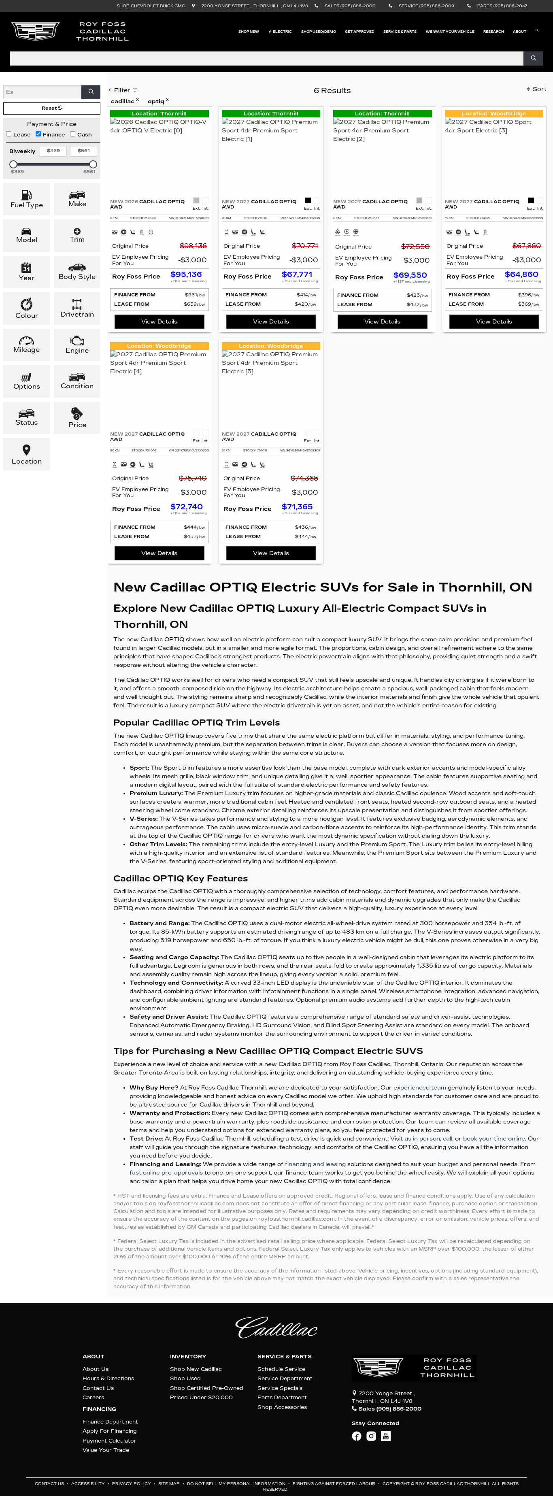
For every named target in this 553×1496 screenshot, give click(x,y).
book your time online (494, 1138)
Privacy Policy (132, 1483)
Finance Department (110, 1422)
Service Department (285, 1378)
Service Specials (279, 1388)
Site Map (169, 1483)
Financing (99, 1409)
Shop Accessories (282, 1407)
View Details (159, 321)
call (447, 1138)
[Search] (533, 58)
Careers (93, 1397)
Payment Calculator (109, 1441)
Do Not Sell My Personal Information (237, 1483)
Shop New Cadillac (196, 1369)
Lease (22, 135)
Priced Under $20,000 (201, 1397)
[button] (249, 31)
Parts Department (282, 1397)
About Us (95, 1369)
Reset (50, 108)
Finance (54, 135)
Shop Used (185, 1378)
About (93, 1357)
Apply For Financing (110, 1431)
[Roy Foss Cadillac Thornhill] (70, 31)
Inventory (188, 1357)
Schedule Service (281, 1369)
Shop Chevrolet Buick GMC (151, 6)
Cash (84, 135)
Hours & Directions (108, 1378)
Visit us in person (415, 1138)
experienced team (419, 1087)
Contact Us (98, 1388)
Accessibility (88, 1483)
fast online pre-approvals (166, 1172)
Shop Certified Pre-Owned (206, 1388)
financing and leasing (315, 1164)
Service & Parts (284, 1357)
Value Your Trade (106, 1450)
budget (448, 1164)
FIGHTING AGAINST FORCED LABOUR (334, 1483)
